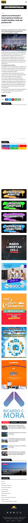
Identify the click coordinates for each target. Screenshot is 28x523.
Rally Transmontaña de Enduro (8, 497)
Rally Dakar (4, 495)
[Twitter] (9, 99)
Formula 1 (3, 483)
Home (7, 520)
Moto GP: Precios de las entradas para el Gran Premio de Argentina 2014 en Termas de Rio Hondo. (16, 453)
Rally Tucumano (5, 499)
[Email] (19, 99)
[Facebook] (6, 99)
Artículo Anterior (6, 138)
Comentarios (22, 422)
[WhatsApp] (16, 99)
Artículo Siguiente (21, 138)
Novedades (14, 422)
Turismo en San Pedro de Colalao (9, 501)
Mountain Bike (4, 489)
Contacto (19, 520)
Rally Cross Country (6, 493)
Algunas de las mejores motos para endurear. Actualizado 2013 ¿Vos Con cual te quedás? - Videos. (17, 427)
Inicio (2, 13)
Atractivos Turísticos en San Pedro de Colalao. (17, 446)
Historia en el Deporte (6, 485)
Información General (6, 487)
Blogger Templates (19, 518)
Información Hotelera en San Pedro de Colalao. (17, 433)
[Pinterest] (12, 99)
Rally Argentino (5, 491)
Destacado (6, 422)
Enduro (3, 481)
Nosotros (13, 520)
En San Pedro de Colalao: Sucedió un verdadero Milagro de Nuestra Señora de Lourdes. (16, 440)
